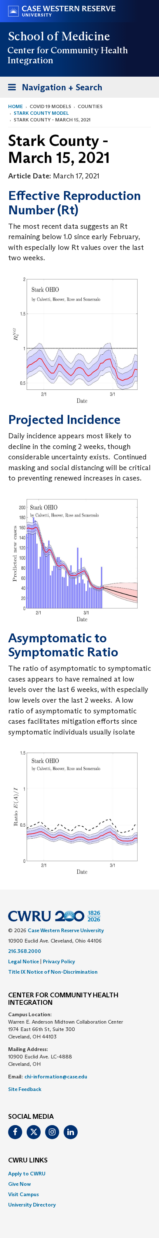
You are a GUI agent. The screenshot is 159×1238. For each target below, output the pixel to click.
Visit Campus (23, 1194)
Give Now (19, 1184)
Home (15, 106)
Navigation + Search (52, 89)
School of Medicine (59, 36)
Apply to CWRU (26, 1173)
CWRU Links (28, 1160)
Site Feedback (24, 1089)
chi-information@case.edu (55, 1076)
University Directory (32, 1204)
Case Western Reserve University (66, 930)
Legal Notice (23, 961)
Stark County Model (41, 113)
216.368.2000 (24, 951)
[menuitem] (79, 1173)
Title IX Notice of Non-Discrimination (53, 971)
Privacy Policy (59, 961)
